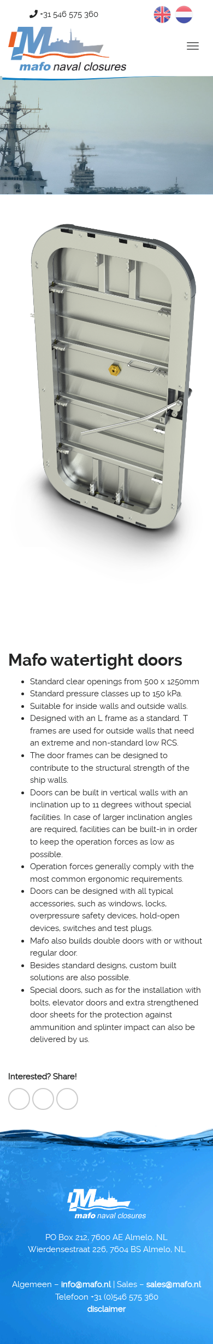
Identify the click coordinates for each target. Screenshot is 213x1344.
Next (186, 404)
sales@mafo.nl (173, 1284)
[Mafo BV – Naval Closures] (67, 29)
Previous (27, 404)
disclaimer (106, 1309)
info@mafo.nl (86, 1284)
